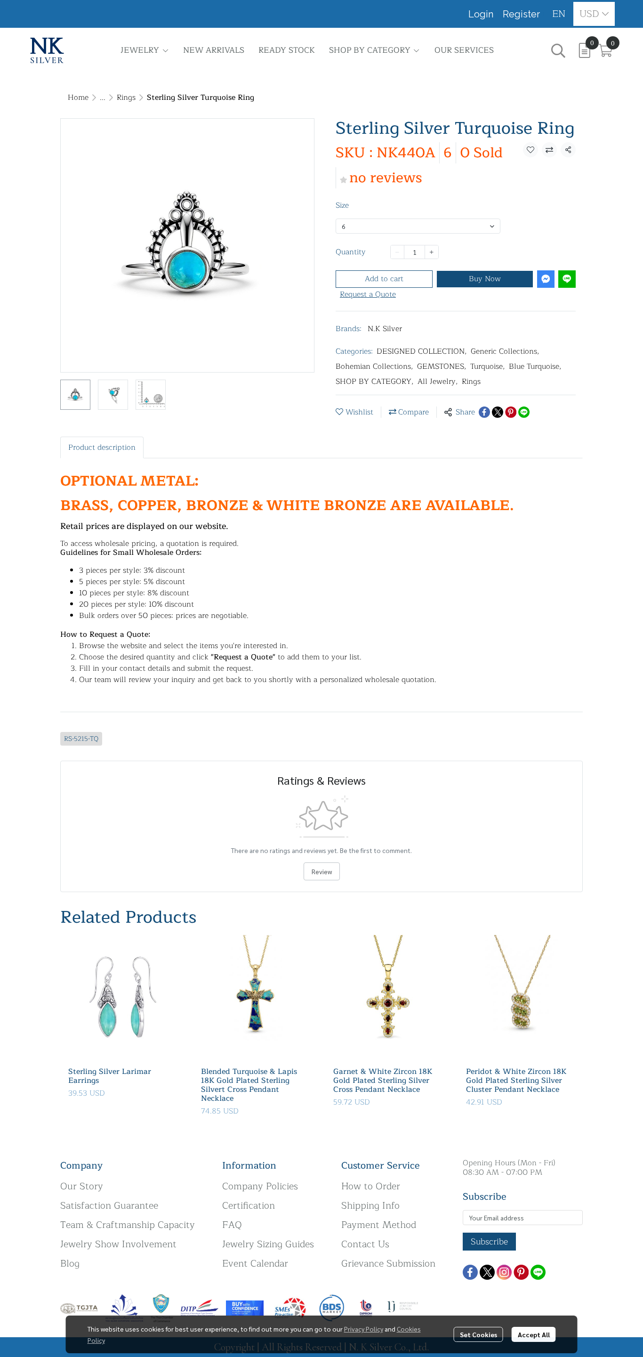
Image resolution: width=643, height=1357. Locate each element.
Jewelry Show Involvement (118, 1244)
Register (521, 14)
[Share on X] (497, 412)
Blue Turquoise (535, 366)
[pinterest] (521, 1272)
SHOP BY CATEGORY (375, 381)
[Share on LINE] (524, 412)
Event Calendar (255, 1263)
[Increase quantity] (431, 252)
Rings (126, 97)
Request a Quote (368, 294)
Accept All (534, 1334)
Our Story (81, 1186)
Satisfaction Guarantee (109, 1205)
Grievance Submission (388, 1263)
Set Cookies (478, 1334)
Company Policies (260, 1186)
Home (78, 97)
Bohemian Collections (374, 366)
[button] (559, 14)
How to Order (370, 1186)
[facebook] (470, 1272)
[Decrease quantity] (397, 252)
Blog (70, 1263)
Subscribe (489, 1242)
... (102, 97)
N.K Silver (385, 329)
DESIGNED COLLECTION (422, 351)
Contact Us (365, 1244)
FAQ (232, 1225)
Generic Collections (505, 351)
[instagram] (504, 1272)
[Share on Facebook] (484, 412)
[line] (538, 1272)
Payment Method (378, 1225)
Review (322, 871)
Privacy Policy (363, 1328)
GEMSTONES (441, 366)
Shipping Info (370, 1205)
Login (480, 14)
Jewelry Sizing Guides (268, 1244)
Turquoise (487, 366)
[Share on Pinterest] (510, 412)
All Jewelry (438, 381)
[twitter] (487, 1272)
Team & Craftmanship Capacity (127, 1225)
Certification (248, 1205)
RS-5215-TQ (81, 738)
